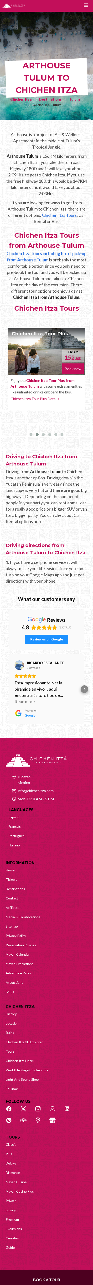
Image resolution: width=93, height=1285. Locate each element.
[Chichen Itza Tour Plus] (46, 351)
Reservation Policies (21, 945)
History (11, 1014)
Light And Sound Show (23, 1079)
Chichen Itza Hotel (20, 1061)
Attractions (14, 982)
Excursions (14, 1229)
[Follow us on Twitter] (26, 1111)
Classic (11, 1144)
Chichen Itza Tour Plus (40, 334)
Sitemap (12, 926)
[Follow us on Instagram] (40, 1111)
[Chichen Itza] (13, 6)
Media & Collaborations (23, 917)
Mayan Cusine (16, 1182)
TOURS (13, 1137)
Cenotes (12, 1238)
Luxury (11, 1210)
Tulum (74, 99)
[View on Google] (19, 665)
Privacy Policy (16, 936)
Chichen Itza (21, 99)
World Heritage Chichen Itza (27, 1070)
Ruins (10, 1033)
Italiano (14, 845)
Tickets (11, 879)
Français (15, 826)
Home (10, 870)
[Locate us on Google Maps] (40, 1123)
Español (14, 817)
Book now (73, 368)
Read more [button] (25, 701)
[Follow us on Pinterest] (11, 1123)
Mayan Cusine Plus (20, 1191)
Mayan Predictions (19, 964)
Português (17, 836)
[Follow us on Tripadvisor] (26, 1123)
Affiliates (12, 907)
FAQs (10, 992)
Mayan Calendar (18, 954)
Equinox (12, 1089)
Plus (9, 1154)
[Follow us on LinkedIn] (69, 1111)
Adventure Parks (18, 973)
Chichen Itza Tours (59, 215)
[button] (8, 689)
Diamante (13, 1172)
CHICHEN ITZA (20, 1006)
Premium (12, 1219)
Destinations (50, 99)
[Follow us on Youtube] (55, 1111)
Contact (12, 898)
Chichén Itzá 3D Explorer (24, 1042)
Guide (10, 1247)
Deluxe (11, 1163)
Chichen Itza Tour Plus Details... (35, 398)
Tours (10, 1051)
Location (12, 1023)
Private (11, 1201)
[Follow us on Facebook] (11, 1111)
